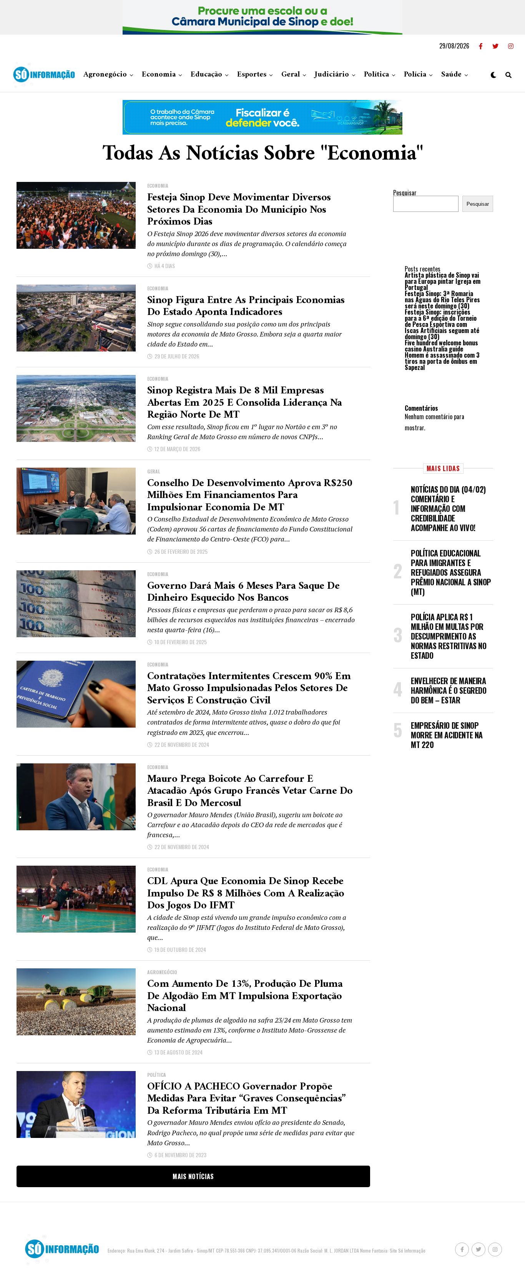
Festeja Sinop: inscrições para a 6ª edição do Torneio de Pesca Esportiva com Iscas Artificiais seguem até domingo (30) (442, 324)
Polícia (415, 75)
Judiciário (332, 75)
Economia (159, 75)
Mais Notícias (193, 1176)
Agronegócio (105, 75)
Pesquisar (405, 192)
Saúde (451, 75)
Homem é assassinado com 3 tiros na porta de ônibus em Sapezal (442, 361)
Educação (206, 75)
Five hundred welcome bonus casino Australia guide (441, 345)
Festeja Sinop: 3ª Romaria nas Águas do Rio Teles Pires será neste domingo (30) (442, 299)
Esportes (251, 75)
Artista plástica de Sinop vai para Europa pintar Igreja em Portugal (442, 281)
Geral (290, 75)
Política (376, 75)
